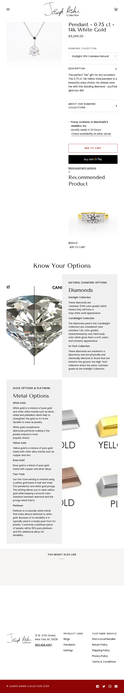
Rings (67, 639)
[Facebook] (97, 686)
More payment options (82, 168)
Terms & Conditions (104, 661)
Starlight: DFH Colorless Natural (90, 56)
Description (76, 68)
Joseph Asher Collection (25, 686)
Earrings (68, 650)
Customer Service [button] (104, 633)
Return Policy (99, 644)
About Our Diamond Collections (82, 105)
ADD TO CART (77, 247)
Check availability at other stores (91, 133)
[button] (19, 633)
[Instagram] (109, 686)
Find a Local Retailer (104, 639)
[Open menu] (11, 9)
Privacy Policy (100, 656)
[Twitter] (103, 686)
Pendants (69, 644)
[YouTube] (116, 686)
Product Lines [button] (73, 633)
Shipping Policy (101, 650)
